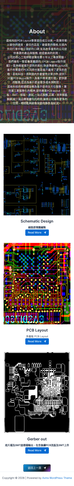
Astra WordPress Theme (57, 478)
